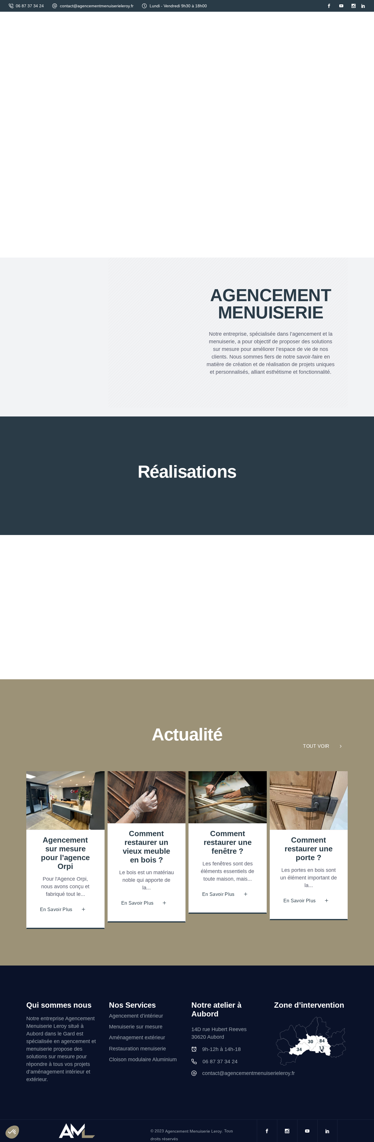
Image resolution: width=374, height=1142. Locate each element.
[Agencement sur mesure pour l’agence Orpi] (65, 800)
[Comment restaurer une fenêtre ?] (227, 797)
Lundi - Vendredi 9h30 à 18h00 (178, 6)
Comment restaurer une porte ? (309, 849)
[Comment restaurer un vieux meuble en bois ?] (147, 797)
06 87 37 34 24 (30, 6)
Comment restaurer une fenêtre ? (228, 842)
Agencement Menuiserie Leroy (193, 1131)
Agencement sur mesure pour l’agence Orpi (65, 853)
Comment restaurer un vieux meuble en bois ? (146, 846)
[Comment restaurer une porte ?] (309, 800)
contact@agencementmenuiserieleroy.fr (97, 6)
